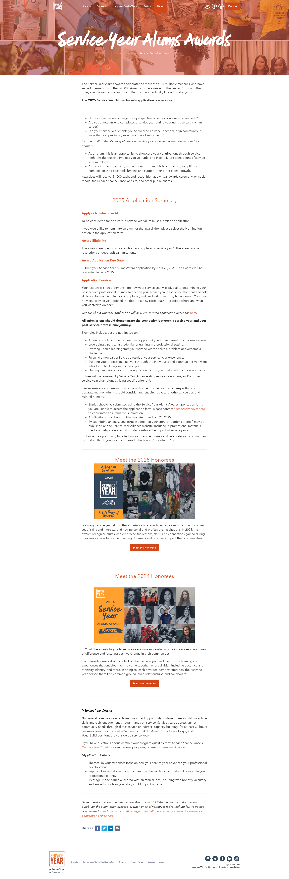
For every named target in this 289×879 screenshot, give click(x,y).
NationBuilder (234, 867)
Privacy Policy (137, 862)
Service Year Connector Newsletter (98, 862)
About (162, 862)
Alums (131, 53)
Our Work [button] (102, 6)
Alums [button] (160, 6)
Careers (151, 862)
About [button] (86, 6)
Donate (232, 6)
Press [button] (147, 6)
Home (120, 53)
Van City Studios (211, 867)
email (237, 865)
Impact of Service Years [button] (125, 6)
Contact (122, 862)
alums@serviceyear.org (189, 409)
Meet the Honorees (144, 547)
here (193, 312)
